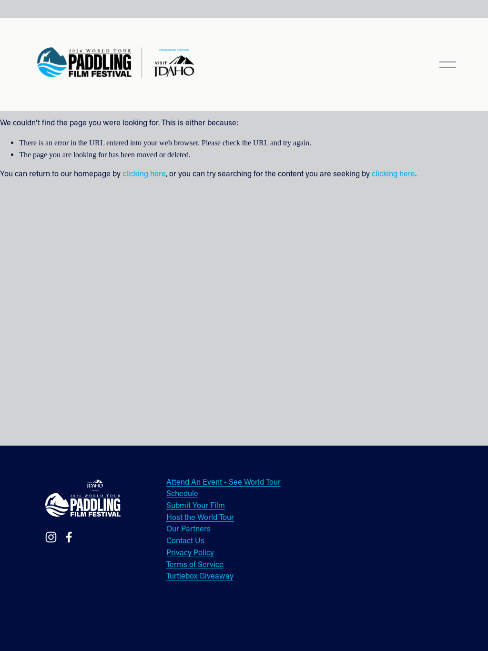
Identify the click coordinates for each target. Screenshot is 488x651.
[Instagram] (51, 537)
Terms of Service (195, 565)
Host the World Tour (200, 518)
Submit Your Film (195, 506)
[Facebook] (69, 537)
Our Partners (188, 529)
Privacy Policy (190, 553)
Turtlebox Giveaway (200, 576)
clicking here (144, 174)
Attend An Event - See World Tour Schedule (223, 488)
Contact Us (185, 541)
